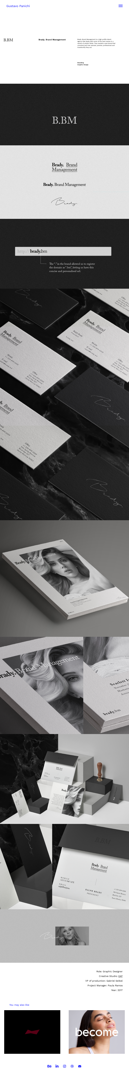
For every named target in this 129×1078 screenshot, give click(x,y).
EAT (120, 976)
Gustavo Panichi (18, 6)
